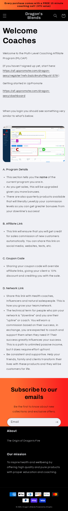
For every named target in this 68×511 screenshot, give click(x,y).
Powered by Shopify (44, 507)
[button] (5, 16)
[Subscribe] (57, 422)
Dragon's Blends (29, 507)
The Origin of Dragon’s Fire (23, 440)
